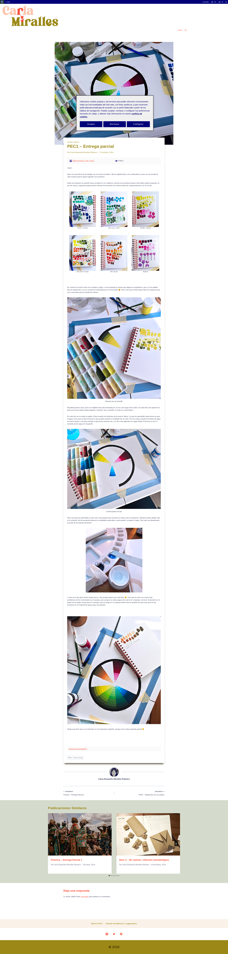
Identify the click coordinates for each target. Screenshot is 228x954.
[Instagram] (106, 934)
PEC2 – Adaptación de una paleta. (152, 793)
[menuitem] (2, 2)
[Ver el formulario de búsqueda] (185, 30)
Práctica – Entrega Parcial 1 (73, 793)
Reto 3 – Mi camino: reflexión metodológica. (144, 860)
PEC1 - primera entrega (75, 757)
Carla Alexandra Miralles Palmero (83, 152)
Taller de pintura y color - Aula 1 (83, 161)
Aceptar (91, 124)
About (180, 30)
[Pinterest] (121, 934)
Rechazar (114, 124)
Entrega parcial (73, 142)
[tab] (109, 875)
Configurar (138, 124)
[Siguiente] (176, 843)
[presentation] (80, 834)
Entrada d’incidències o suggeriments (121, 923)
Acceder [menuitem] (206, 2)
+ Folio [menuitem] (7, 2)
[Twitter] (114, 934)
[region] (114, 113)
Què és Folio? (97, 923)
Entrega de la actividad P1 (78, 749)
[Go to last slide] (52, 843)
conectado (84, 896)
